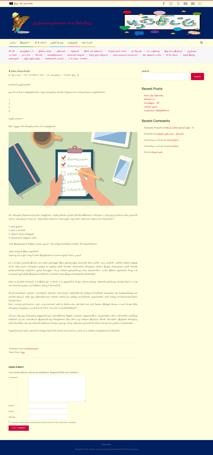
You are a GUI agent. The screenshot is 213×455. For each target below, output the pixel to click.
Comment (13, 377)
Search (145, 70)
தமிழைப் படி (149, 99)
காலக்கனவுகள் (31, 348)
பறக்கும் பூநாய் (150, 106)
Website (12, 417)
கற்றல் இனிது (55, 75)
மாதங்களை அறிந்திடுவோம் (156, 110)
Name (12, 405)
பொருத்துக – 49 (151, 102)
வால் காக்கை (172, 139)
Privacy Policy (106, 444)
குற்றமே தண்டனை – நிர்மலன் (170, 133)
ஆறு (23, 352)
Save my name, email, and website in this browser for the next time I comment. (44, 422)
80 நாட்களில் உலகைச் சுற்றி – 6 (179, 127)
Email (11, 411)
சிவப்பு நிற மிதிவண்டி (153, 95)
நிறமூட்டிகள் (157, 152)
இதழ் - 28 (75, 75)
